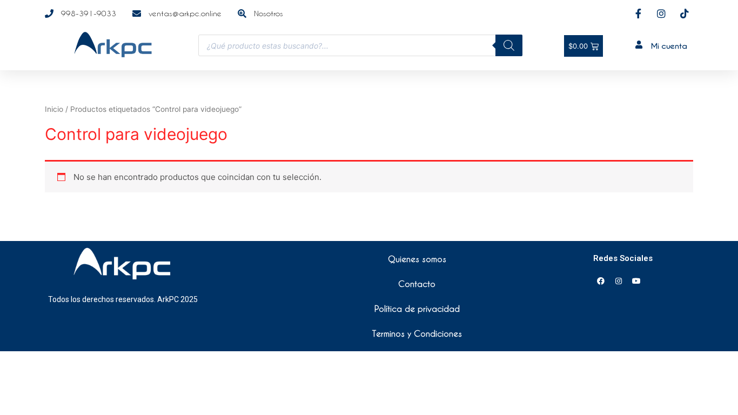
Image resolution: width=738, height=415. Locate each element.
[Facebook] (600, 281)
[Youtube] (636, 281)
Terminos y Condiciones (417, 333)
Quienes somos (417, 259)
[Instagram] (618, 281)
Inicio (54, 109)
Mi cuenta (669, 45)
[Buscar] (508, 45)
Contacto (416, 284)
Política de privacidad (417, 308)
